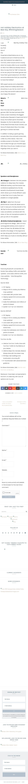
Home (23, 782)
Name (4, 450)
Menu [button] (15, 5)
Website (4, 470)
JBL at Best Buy (22, 242)
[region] (14, 558)
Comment (6, 425)
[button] (14, 558)
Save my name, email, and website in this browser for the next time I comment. (13, 485)
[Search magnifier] (26, 511)
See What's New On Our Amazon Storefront (14, 2)
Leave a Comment (18, 393)
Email (4, 460)
